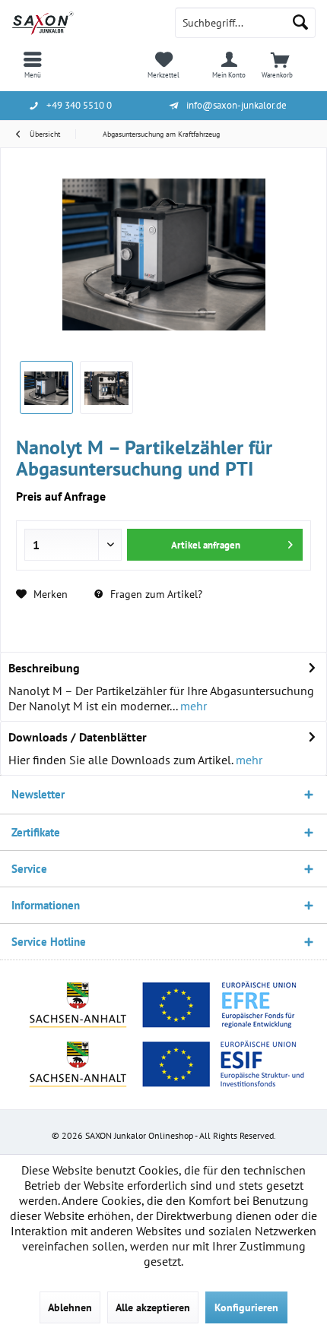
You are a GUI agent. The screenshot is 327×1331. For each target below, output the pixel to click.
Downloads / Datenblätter (77, 737)
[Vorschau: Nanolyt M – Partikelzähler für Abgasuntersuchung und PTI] (46, 387)
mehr (192, 705)
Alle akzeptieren (153, 1307)
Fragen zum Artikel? (154, 594)
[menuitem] (32, 64)
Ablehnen (70, 1307)
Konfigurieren (246, 1307)
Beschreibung (44, 667)
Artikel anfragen (205, 545)
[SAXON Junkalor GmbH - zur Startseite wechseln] (81, 23)
